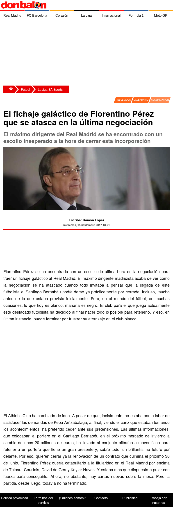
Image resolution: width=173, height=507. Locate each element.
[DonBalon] (8, 89)
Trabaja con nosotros (158, 500)
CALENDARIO (141, 99)
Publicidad (129, 497)
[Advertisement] (87, 52)
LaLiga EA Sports (50, 89)
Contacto (101, 497)
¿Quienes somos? (72, 497)
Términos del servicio (43, 500)
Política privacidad (14, 497)
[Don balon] (81, 4)
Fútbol (25, 89)
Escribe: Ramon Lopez (87, 219)
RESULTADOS (123, 99)
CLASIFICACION (160, 99)
